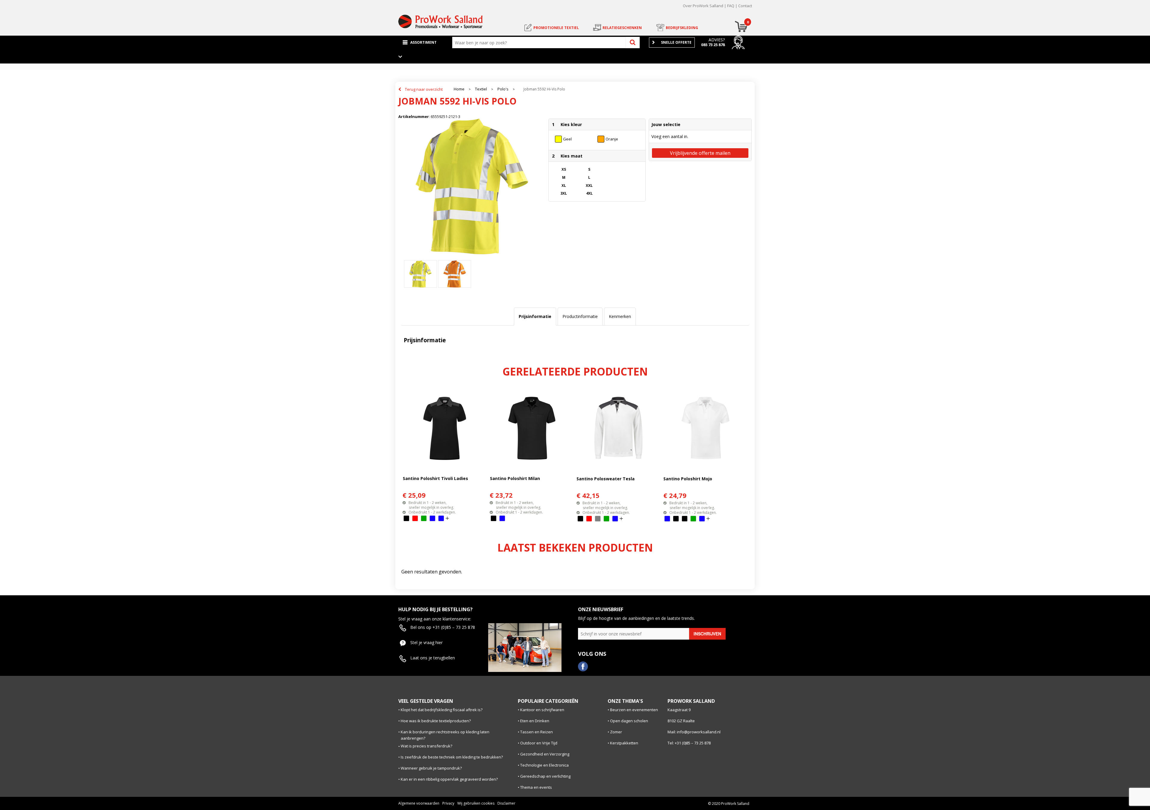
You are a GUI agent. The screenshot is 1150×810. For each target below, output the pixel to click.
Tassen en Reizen (536, 732)
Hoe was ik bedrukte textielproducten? (436, 720)
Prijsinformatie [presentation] (535, 316)
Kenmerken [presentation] (620, 316)
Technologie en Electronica (544, 765)
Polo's (503, 89)
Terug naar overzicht (424, 89)
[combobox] (540, 42)
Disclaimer (506, 803)
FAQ (730, 5)
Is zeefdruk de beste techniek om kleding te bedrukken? (452, 757)
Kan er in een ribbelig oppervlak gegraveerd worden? (449, 779)
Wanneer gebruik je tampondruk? (431, 768)
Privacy (448, 803)
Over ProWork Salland (703, 5)
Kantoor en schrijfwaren (542, 709)
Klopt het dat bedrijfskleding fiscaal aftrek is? (441, 709)
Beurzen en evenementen (634, 709)
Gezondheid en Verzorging (544, 754)
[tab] (535, 316)
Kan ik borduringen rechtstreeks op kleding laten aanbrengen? (445, 735)
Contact (745, 5)
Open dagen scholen (629, 720)
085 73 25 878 (713, 44)
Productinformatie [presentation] (580, 316)
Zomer (616, 732)
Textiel (481, 89)
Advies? (717, 40)
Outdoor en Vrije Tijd (538, 743)
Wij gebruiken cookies (475, 803)
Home (459, 89)
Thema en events (536, 787)
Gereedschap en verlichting (545, 776)
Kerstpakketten (624, 743)
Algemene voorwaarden (418, 803)
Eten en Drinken (534, 720)
